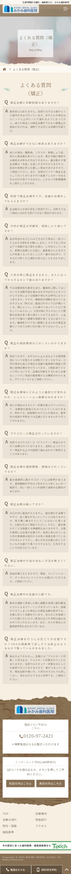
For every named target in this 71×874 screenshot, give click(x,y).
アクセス (41, 826)
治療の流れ (10, 820)
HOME (4, 69)
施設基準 (8, 832)
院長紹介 (41, 820)
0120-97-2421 (38, 735)
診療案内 (41, 813)
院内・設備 (10, 826)
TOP (5, 813)
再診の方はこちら (50, 783)
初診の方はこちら (20, 783)
